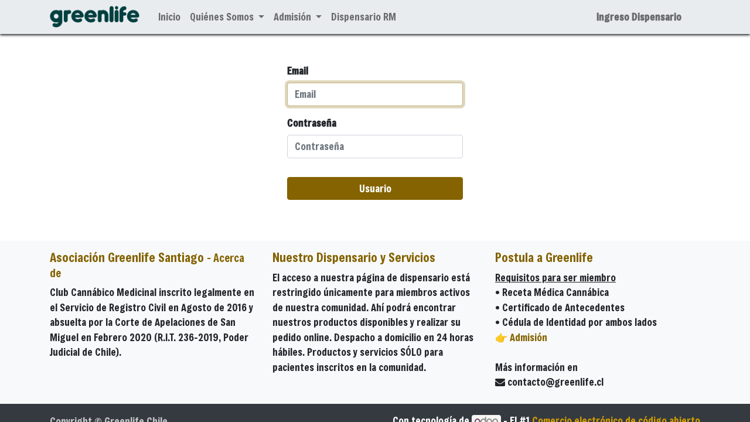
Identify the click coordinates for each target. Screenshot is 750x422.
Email (297, 70)
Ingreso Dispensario (638, 16)
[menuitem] (169, 17)
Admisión (528, 337)
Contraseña (311, 123)
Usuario (375, 188)
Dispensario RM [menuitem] (363, 16)
